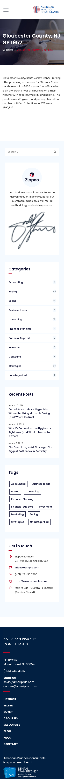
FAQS (7, 738)
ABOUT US (10, 718)
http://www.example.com (31, 581)
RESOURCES (11, 725)
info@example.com (27, 567)
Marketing (15, 356)
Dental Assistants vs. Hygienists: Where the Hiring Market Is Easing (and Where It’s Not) (29, 413)
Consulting (15, 319)
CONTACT (10, 744)
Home (9, 50)
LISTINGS (9, 699)
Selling (13, 301)
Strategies (15, 366)
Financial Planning (20, 328)
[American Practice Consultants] (46, 9)
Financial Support (19, 338)
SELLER (8, 705)
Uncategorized (18, 375)
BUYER (8, 712)
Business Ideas (18, 310)
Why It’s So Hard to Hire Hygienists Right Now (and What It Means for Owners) (30, 432)
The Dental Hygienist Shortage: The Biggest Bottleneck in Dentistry (30, 449)
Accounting (16, 282)
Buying (13, 291)
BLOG (7, 731)
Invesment (15, 347)
